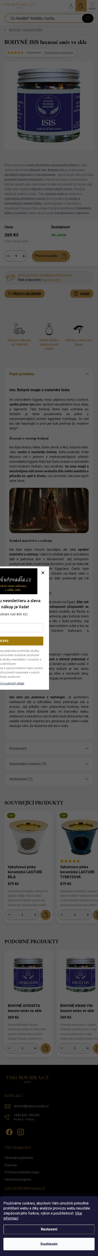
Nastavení (49, 1229)
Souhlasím (49, 1244)
